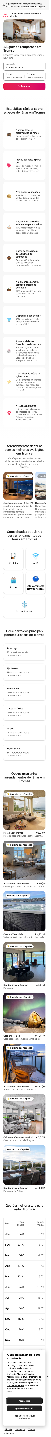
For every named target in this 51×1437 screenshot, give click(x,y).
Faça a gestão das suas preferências (24, 1417)
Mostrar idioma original (34, 6)
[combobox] (24, 67)
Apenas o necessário (24, 1408)
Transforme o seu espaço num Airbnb (25, 15)
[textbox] (14, 77)
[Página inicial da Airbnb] (5, 14)
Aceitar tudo (24, 1401)
